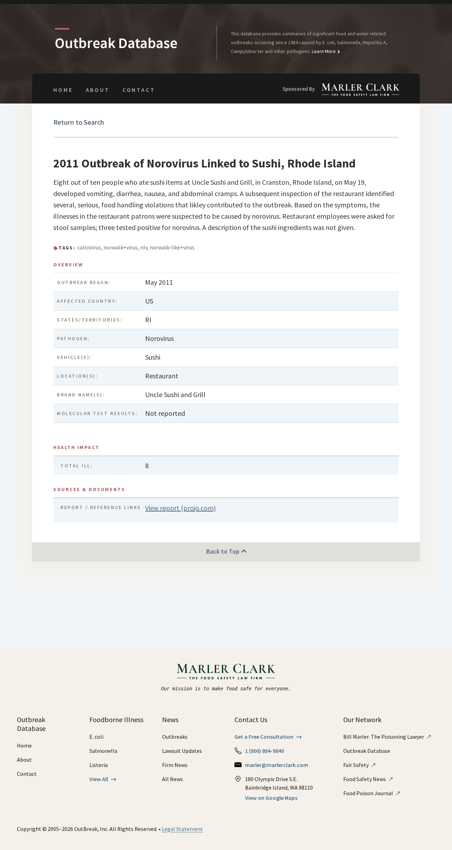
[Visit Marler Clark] (226, 671)
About (98, 90)
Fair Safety (359, 764)
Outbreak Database (366, 750)
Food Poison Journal (371, 793)
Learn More (323, 51)
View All (103, 779)
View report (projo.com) (180, 507)
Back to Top (223, 551)
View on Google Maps (271, 797)
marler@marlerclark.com (276, 764)
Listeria (98, 764)
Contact (139, 90)
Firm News (175, 764)
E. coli (96, 736)
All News (172, 779)
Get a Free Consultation (268, 736)
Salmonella (103, 750)
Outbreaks (175, 736)
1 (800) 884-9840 (264, 750)
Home (63, 90)
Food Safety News (368, 779)
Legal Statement (182, 828)
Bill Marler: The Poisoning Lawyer (387, 736)
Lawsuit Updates (182, 750)
